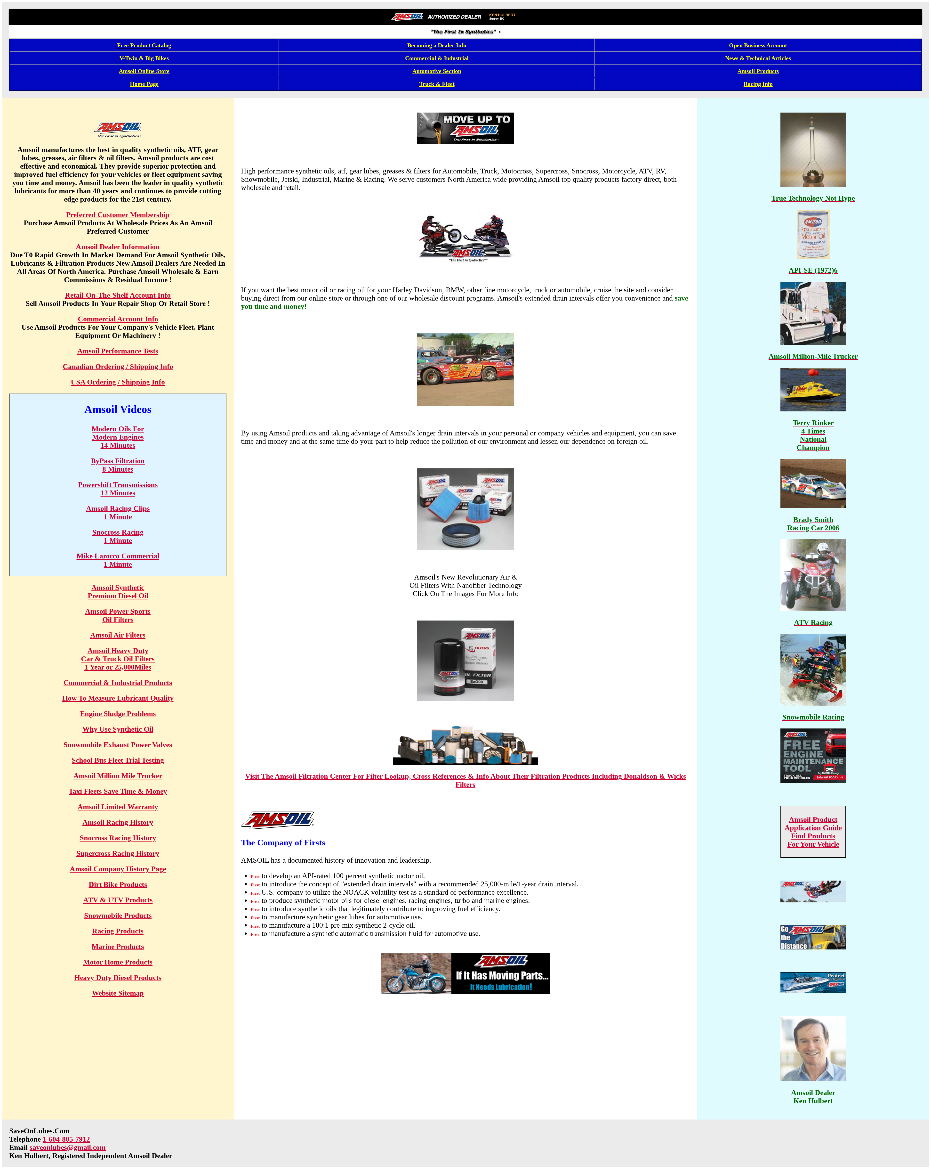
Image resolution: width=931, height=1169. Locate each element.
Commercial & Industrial (437, 58)
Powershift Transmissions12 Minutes (118, 489)
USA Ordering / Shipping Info (118, 382)
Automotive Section (436, 71)
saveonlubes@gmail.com (68, 1147)
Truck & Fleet (437, 84)
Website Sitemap (118, 993)
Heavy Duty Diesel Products (117, 977)
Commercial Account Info (118, 319)
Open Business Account (758, 45)
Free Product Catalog (144, 45)
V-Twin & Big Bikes (144, 58)
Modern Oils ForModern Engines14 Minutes (118, 437)
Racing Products (118, 931)
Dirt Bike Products (118, 884)
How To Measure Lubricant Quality (118, 698)
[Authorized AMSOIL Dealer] (437, 17)
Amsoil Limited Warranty (118, 807)
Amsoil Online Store (144, 71)
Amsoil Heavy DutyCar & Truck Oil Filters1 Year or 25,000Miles (118, 658)
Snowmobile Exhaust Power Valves (118, 745)
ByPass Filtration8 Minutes (118, 465)
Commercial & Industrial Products (118, 683)
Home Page (144, 84)
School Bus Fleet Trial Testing (118, 760)
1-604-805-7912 (66, 1139)
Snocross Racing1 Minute (118, 536)
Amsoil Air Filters (117, 635)
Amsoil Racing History (117, 822)
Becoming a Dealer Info (436, 45)
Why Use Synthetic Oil (117, 729)
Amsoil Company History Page (118, 869)
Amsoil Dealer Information (118, 247)
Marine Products (118, 946)
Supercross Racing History (117, 853)
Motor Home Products (117, 962)
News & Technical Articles (758, 58)
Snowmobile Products (118, 915)
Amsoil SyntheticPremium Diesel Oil (118, 591)
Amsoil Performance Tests (117, 351)
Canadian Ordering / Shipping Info (118, 366)
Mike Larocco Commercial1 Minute (118, 560)
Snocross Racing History (118, 838)
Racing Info (758, 84)
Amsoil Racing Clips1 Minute (118, 512)
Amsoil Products (758, 71)
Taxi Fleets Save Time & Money (118, 791)
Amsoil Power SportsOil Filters (118, 615)
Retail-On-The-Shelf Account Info (118, 295)
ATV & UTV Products (118, 900)
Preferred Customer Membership (117, 215)
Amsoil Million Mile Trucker (117, 776)
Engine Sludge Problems (118, 714)
